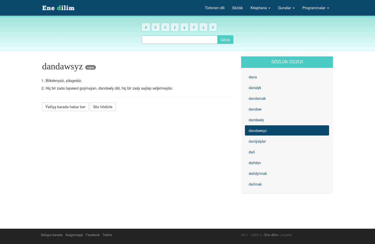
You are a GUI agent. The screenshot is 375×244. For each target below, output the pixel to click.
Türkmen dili (214, 7)
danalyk (255, 87)
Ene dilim (271, 235)
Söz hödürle (102, 106)
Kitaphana (259, 7)
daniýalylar (257, 141)
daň (252, 151)
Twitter (107, 235)
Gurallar (285, 7)
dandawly (256, 119)
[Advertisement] (137, 150)
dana (253, 76)
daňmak (255, 184)
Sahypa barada (51, 235)
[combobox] (180, 39)
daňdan (255, 162)
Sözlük (237, 7)
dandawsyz (258, 130)
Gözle (225, 39)
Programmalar (314, 7)
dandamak (257, 98)
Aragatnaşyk (74, 235)
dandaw (255, 109)
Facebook (93, 235)
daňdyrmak (258, 173)
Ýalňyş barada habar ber (65, 106)
